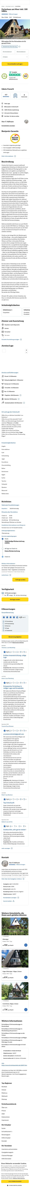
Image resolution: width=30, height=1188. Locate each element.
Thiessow (9, 423)
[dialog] (15, 1174)
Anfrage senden (20, 579)
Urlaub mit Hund (16, 1050)
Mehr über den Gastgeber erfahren (12, 879)
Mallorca (4, 1093)
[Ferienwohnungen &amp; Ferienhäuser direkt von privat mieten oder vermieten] (3, 2)
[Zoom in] (26, 350)
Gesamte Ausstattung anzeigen (10, 339)
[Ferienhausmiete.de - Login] (20, 2)
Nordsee (4, 1086)
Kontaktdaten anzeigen (8, 125)
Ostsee (4, 1090)
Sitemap (4, 1099)
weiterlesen (5, 575)
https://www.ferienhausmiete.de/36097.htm (14, 1065)
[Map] (15, 358)
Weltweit (5, 1096)
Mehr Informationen (7, 156)
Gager (21, 432)
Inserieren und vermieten (9, 1149)
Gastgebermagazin (7, 1152)
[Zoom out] (26, 352)
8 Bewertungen (13, 14)
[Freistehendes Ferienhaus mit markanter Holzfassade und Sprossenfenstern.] (15, 29)
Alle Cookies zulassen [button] (15, 1181)
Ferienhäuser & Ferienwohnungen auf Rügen (14, 1037)
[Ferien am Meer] (15, 926)
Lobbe (16, 423)
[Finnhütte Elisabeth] (15, 991)
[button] (24, 2)
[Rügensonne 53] (15, 958)
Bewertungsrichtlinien (18, 642)
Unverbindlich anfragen (15, 64)
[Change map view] (4, 350)
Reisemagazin (6, 1134)
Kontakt (4, 1141)
